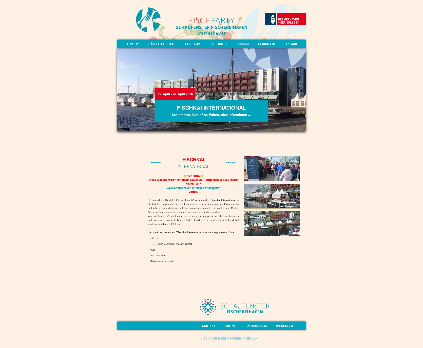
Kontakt (208, 326)
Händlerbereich (161, 44)
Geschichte (267, 44)
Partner (230, 326)
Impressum (284, 326)
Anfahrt (292, 44)
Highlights (218, 44)
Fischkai (242, 44)
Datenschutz (257, 326)
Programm (191, 44)
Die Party (131, 44)
